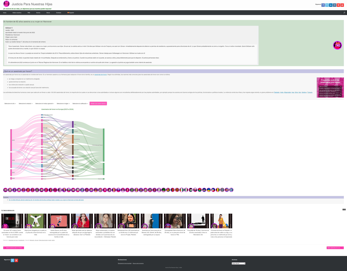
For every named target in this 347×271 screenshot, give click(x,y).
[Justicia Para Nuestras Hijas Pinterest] (338, 5)
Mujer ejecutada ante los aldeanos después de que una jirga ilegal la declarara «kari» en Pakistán (82, 232)
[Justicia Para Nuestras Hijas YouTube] (342, 5)
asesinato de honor (101, 74)
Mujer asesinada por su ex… (335, 247)
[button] (344, 12)
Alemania (32, 240)
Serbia (304, 92)
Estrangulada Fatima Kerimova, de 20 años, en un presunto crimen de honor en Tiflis (175, 232)
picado (49, 240)
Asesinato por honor (13, 240)
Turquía (309, 92)
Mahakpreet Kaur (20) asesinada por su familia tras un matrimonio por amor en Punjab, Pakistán (128, 232)
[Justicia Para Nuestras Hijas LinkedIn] (330, 5)
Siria (296, 92)
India (281, 92)
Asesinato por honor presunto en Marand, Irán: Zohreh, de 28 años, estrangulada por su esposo (152, 232)
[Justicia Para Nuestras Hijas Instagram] (334, 5)
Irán (300, 92)
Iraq (293, 92)
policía (53, 240)
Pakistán (276, 92)
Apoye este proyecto (138, 263)
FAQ (29, 12)
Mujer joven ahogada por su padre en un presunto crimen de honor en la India (35, 232)
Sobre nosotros (17, 12)
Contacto (58, 12)
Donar (48, 12)
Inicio (4, 12)
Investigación (21, 240)
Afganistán (287, 92)
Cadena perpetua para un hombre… (13, 247)
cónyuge (36, 240)
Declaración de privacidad (124, 263)
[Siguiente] (345, 209)
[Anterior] (343, 209)
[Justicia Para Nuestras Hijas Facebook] (323, 5)
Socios (38, 12)
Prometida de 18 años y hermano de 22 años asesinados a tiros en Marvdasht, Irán (198, 232)
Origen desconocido (43, 240)
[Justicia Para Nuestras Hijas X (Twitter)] (327, 5)
